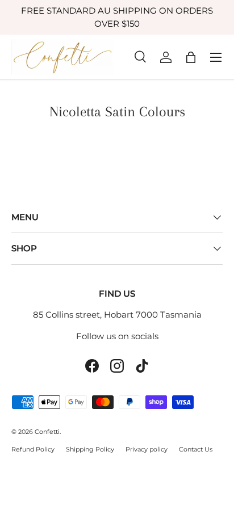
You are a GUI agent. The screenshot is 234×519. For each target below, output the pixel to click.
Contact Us (195, 449)
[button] (190, 57)
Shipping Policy (90, 449)
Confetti (47, 432)
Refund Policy (33, 449)
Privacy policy (147, 449)
